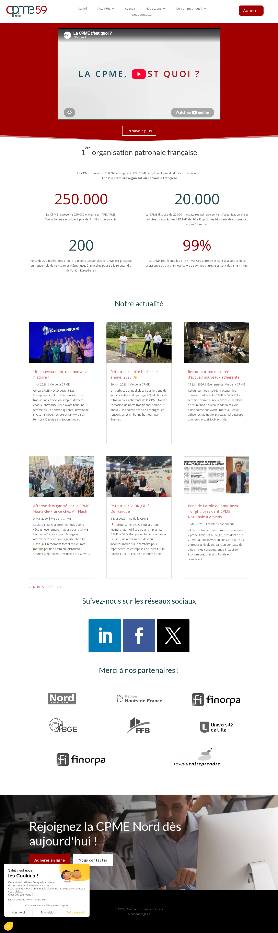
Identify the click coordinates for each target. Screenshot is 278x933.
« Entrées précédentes (47, 587)
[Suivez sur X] (173, 635)
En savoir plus (139, 131)
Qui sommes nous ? (189, 8)
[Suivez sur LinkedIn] (105, 635)
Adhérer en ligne (49, 860)
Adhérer (251, 10)
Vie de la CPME (60, 384)
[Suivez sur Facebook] (139, 635)
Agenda (130, 8)
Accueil (82, 8)
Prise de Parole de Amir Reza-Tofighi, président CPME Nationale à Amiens (213, 511)
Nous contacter (142, 14)
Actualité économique (220, 524)
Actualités (103, 8)
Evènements (215, 384)
